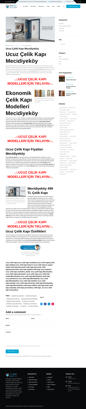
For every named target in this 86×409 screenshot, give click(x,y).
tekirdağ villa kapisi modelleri (65, 145)
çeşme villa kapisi (72, 169)
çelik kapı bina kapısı (64, 167)
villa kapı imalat (63, 162)
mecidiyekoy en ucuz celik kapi (28, 301)
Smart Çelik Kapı (34, 119)
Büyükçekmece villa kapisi (65, 114)
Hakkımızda (33, 6)
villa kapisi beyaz (69, 158)
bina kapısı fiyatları (71, 112)
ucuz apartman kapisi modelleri (66, 147)
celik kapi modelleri (63, 116)
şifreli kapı (62, 171)
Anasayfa (50, 377)
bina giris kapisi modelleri (65, 109)
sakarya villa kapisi (63, 143)
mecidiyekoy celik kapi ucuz (31, 295)
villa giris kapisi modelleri (64, 156)
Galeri (53, 6)
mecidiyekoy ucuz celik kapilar (12, 306)
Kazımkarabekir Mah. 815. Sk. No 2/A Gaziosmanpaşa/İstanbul (33, 1)
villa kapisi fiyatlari (63, 160)
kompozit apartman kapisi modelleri (67, 129)
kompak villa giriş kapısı (64, 125)
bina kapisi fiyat (63, 112)
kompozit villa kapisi (64, 136)
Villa (61, 30)
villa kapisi (62, 158)
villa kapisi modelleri (73, 160)
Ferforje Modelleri (33, 384)
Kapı (61, 28)
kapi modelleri (62, 120)
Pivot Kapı (31, 387)
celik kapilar (74, 114)
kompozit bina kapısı (64, 134)
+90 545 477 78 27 (70, 1)
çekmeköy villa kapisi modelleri (66, 165)
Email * (33, 318)
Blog (48, 6)
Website (8, 325)
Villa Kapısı (32, 389)
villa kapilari (73, 156)
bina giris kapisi (72, 107)
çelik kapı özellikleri (63, 169)
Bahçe (61, 23)
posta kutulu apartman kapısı (65, 140)
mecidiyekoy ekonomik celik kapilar (13, 301)
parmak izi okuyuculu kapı (65, 138)
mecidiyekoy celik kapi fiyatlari (18, 295)
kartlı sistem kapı (70, 120)
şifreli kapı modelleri (70, 171)
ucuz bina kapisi (63, 149)
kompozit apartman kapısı (65, 131)
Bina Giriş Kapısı (33, 382)
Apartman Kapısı (33, 379)
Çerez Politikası (51, 384)
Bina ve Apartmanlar (65, 26)
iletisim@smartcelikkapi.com (56, 1)
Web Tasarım (51, 389)
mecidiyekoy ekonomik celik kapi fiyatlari (29, 298)
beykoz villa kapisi (63, 107)
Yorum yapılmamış (27, 45)
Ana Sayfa (25, 6)
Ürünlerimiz (41, 6)
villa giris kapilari (63, 154)
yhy (18, 45)
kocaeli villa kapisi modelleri (65, 123)
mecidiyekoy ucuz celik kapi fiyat (29, 303)
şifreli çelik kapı (63, 173)
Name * (7, 318)
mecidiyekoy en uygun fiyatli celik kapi (13, 303)
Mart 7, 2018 (10, 45)
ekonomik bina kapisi (64, 118)
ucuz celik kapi (23, 306)
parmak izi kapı (73, 136)
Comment (8, 332)
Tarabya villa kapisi (73, 143)
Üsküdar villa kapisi (71, 162)
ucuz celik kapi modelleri (33, 306)
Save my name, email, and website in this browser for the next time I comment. (24, 346)
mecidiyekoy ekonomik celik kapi (12, 298)
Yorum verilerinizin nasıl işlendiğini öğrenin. (41, 356)
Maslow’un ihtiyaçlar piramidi (28, 118)
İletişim (58, 6)
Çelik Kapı (31, 377)
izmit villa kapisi (73, 118)
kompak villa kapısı (63, 127)
